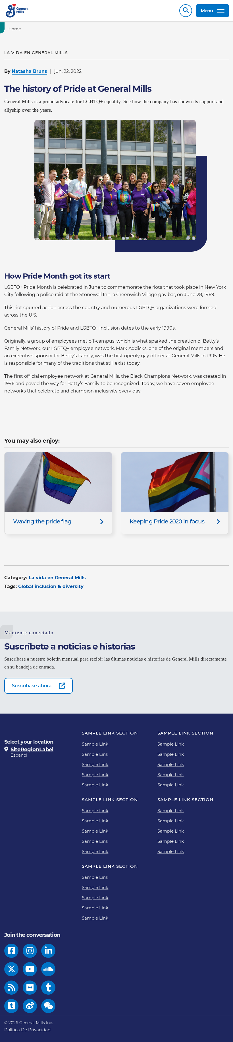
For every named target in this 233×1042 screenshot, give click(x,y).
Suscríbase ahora (32, 685)
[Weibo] (30, 1006)
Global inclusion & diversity (51, 586)
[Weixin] (48, 1006)
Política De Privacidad (27, 1029)
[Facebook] (11, 950)
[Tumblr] (48, 987)
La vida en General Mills (57, 577)
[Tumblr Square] (11, 1006)
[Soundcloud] (48, 969)
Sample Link (95, 744)
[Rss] (11, 987)
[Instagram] (30, 950)
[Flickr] (30, 987)
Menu (207, 10)
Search (185, 10)
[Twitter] (11, 969)
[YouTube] (30, 969)
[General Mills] (17, 10)
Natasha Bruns (29, 71)
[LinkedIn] (48, 950)
